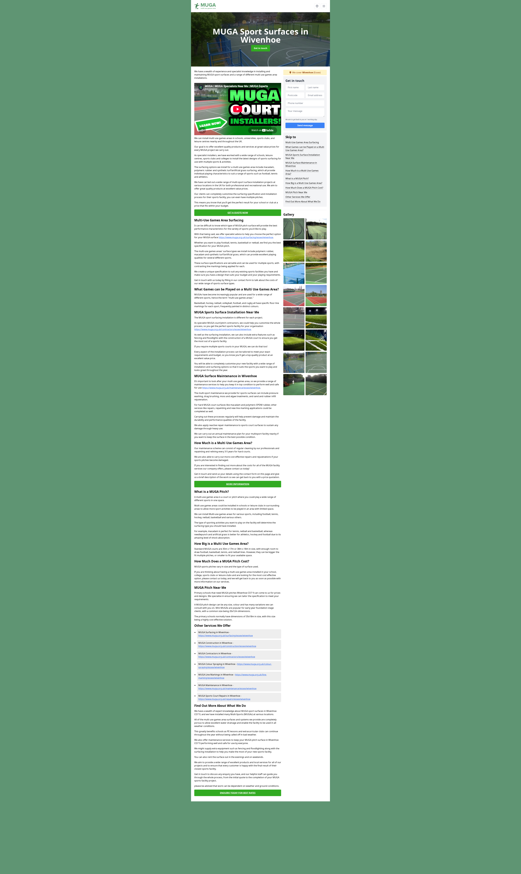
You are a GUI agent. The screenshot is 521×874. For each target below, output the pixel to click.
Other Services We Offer (297, 196)
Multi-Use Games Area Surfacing (302, 142)
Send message (305, 125)
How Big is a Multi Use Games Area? (303, 183)
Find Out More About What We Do (302, 201)
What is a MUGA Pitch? (297, 178)
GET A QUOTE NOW (238, 212)
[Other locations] (317, 6)
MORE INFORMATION (237, 484)
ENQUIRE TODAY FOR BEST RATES (237, 792)
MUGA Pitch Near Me (296, 192)
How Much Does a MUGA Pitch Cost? (304, 187)
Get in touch (260, 48)
